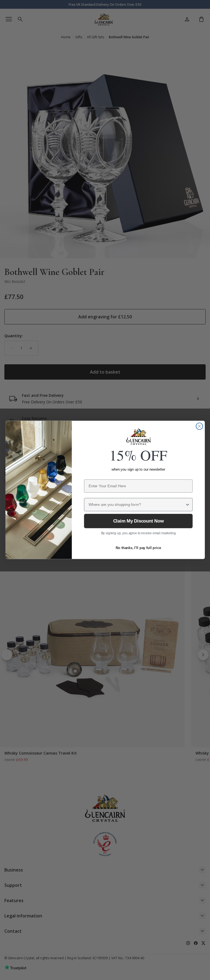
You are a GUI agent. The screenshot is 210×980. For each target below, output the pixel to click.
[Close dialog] (199, 426)
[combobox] (137, 504)
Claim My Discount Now (138, 521)
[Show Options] (187, 504)
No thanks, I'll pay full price (138, 548)
